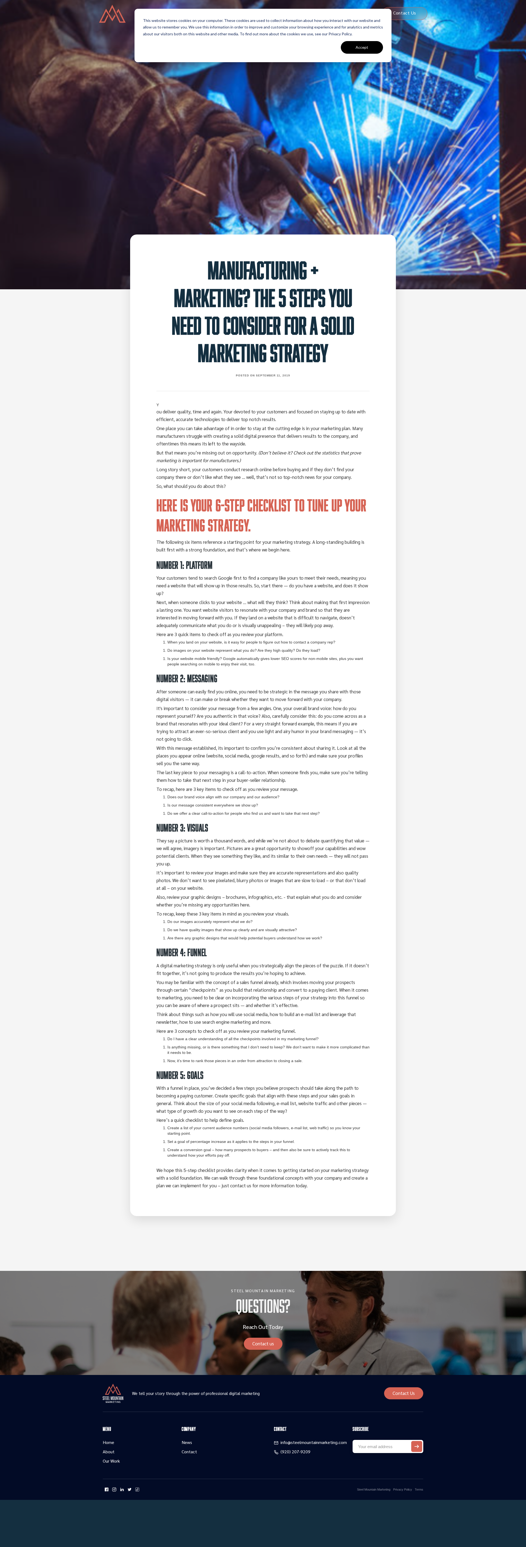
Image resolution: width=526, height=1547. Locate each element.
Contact (189, 1451)
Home (108, 1442)
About (109, 1451)
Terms (419, 1489)
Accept (362, 47)
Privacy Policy (402, 1489)
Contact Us (404, 1393)
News (187, 1442)
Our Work (111, 1461)
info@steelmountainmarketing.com (314, 1442)
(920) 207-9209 (295, 1451)
